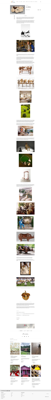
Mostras (11, 395)
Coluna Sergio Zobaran (3, 396)
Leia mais (12, 361)
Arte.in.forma (2, 398)
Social (11, 394)
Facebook (22, 313)
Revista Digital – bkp (22, 395)
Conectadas (27, 5)
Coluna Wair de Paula (3, 397)
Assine (21, 396)
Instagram (20, 313)
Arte (11, 396)
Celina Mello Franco (26, 334)
